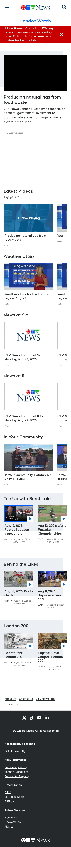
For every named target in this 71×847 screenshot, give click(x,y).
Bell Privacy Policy (16, 767)
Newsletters (12, 704)
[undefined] (28, 225)
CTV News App (45, 698)
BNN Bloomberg (15, 796)
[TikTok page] (32, 717)
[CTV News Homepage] (35, 7)
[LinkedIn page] (47, 717)
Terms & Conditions (16, 771)
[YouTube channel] (39, 717)
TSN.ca (9, 801)
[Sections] (7, 7)
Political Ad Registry (17, 776)
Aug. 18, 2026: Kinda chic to (18, 593)
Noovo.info (11, 817)
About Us (10, 698)
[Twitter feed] (24, 717)
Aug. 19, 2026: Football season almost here (16, 529)
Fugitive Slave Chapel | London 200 (50, 657)
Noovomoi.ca (13, 822)
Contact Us (26, 698)
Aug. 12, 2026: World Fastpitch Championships (52, 529)
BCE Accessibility (15, 751)
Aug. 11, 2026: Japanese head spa (50, 595)
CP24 (8, 792)
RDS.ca (9, 826)
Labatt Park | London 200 (14, 655)
